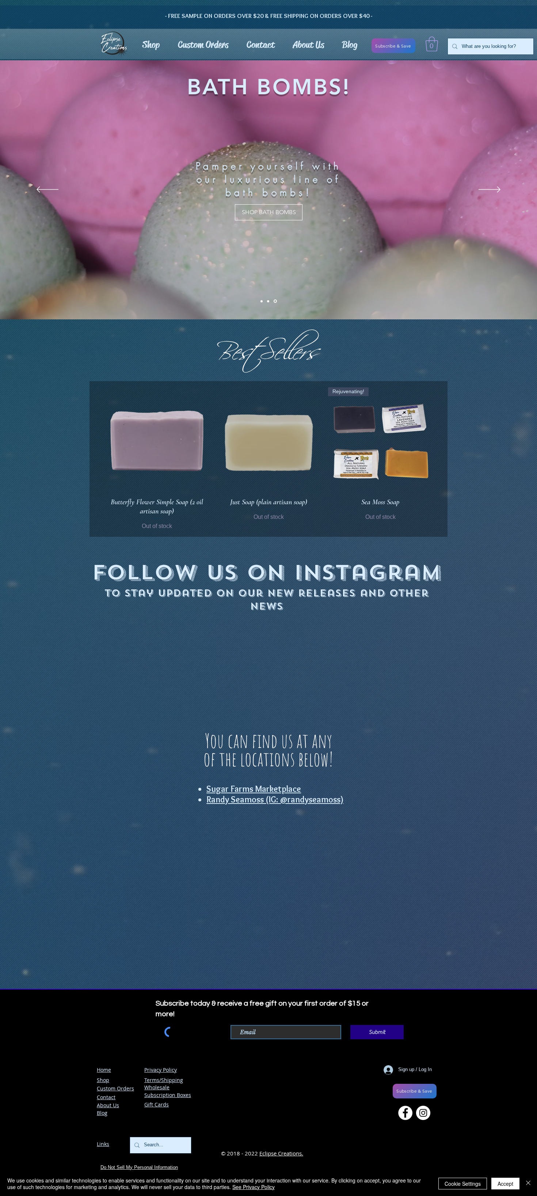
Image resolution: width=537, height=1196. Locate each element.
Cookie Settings (463, 1183)
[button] (432, 44)
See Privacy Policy (253, 1187)
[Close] (528, 1183)
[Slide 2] (268, 301)
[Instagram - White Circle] (423, 1149)
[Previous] (47, 190)
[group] (269, 459)
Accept (505, 1183)
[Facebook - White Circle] (405, 1149)
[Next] (489, 190)
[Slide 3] (276, 301)
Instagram (367, 572)
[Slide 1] (261, 301)
